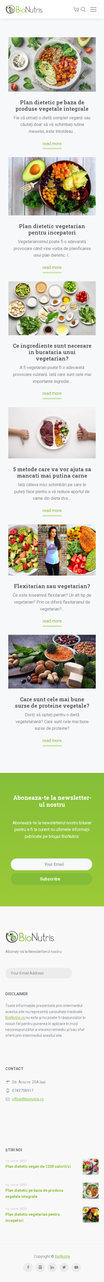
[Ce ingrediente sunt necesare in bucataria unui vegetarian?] (52, 308)
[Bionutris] (24, 9)
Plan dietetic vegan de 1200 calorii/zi (38, 1166)
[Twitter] (64, 1267)
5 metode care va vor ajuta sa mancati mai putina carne (52, 472)
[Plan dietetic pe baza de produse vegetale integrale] (52, 64)
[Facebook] (28, 1267)
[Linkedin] (52, 1267)
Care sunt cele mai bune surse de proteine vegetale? (52, 702)
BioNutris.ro (15, 1017)
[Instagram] (40, 1267)
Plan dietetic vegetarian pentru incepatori (52, 229)
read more (52, 143)
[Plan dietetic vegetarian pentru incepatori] (52, 186)
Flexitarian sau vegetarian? (52, 586)
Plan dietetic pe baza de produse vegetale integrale (52, 105)
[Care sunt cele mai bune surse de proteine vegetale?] (52, 662)
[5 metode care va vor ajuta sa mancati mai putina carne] (52, 433)
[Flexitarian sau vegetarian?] (52, 550)
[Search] (83, 9)
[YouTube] (76, 1267)
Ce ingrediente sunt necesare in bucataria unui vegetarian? (52, 352)
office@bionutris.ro (28, 1099)
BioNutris (62, 1256)
